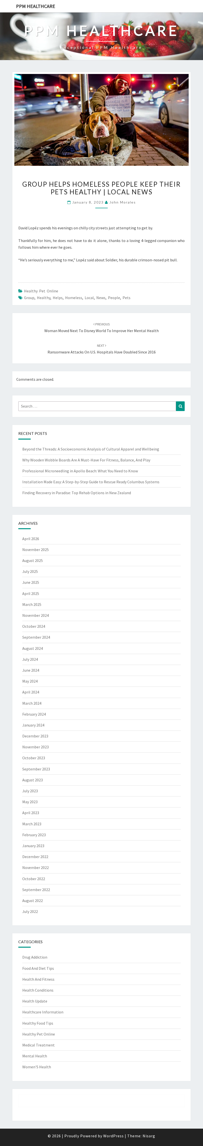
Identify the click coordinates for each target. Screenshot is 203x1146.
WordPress (113, 1135)
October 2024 (33, 626)
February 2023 (34, 834)
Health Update (34, 1001)
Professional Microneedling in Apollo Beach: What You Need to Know (80, 470)
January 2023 (33, 845)
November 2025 (35, 549)
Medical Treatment (38, 1044)
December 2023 (35, 735)
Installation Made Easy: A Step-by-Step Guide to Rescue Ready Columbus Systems (90, 481)
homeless (73, 297)
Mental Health (34, 1055)
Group (29, 297)
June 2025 (30, 582)
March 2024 (31, 703)
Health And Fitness (38, 979)
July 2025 (30, 571)
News (100, 297)
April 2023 (30, 812)
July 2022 (30, 911)
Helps (58, 297)
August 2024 (32, 648)
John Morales (122, 202)
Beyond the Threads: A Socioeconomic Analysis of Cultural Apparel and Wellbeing (90, 449)
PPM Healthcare (35, 6)
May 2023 (30, 801)
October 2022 (33, 878)
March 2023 (31, 823)
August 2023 (32, 779)
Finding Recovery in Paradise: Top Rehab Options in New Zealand (76, 492)
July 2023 (30, 790)
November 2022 (35, 867)
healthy (43, 297)
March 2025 (31, 604)
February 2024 (34, 714)
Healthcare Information (42, 1011)
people (114, 297)
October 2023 (33, 757)
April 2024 (30, 692)
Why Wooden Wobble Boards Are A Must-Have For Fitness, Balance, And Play (86, 459)
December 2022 (35, 856)
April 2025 (30, 593)
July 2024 (30, 659)
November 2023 (35, 746)
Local (89, 297)
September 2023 (36, 768)
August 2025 (32, 560)
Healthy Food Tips (37, 1023)
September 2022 (36, 889)
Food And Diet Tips (38, 968)
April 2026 (30, 538)
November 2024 (35, 615)
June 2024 (30, 670)
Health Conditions (37, 990)
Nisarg (149, 1135)
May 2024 (30, 681)
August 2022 (32, 900)
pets (126, 297)
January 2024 (33, 725)
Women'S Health (36, 1066)
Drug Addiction (34, 957)
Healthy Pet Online (41, 290)
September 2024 (36, 637)
